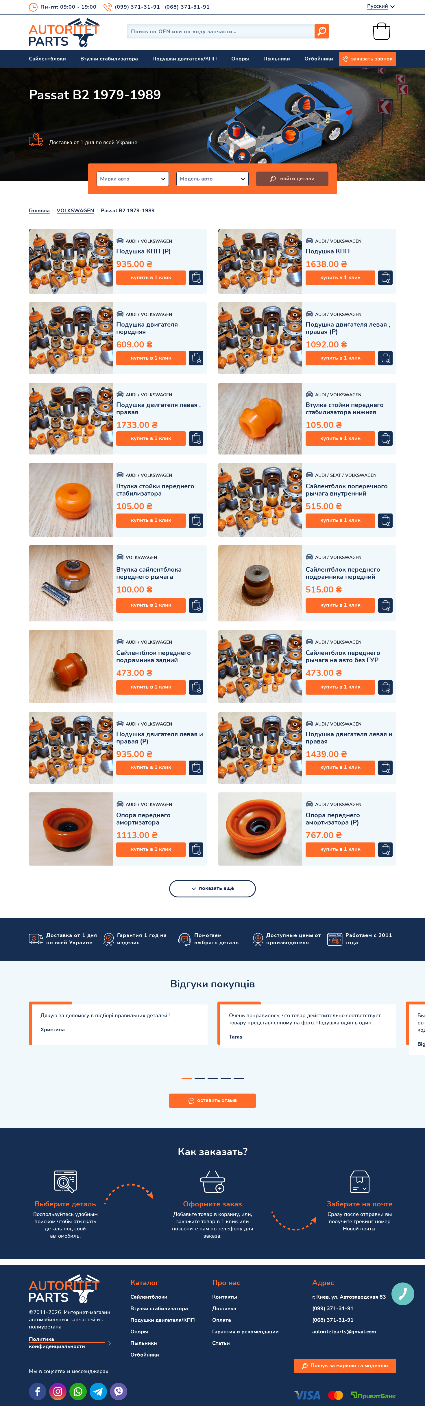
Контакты (224, 1297)
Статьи (221, 1343)
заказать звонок (372, 59)
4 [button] (226, 1078)
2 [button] (200, 1078)
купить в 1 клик (151, 277)
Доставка (224, 1308)
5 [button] (239, 1078)
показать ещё (216, 888)
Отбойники (318, 59)
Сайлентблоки (47, 59)
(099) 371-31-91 (137, 7)
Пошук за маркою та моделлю (349, 1365)
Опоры (240, 59)
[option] (71, 261)
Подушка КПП (328, 251)
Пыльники (276, 59)
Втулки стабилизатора (109, 59)
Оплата (221, 1320)
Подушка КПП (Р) (143, 251)
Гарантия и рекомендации (245, 1332)
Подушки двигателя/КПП (184, 59)
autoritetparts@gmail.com (344, 1332)
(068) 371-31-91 (187, 7)
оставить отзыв (217, 1100)
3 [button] (213, 1078)
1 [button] (187, 1078)
